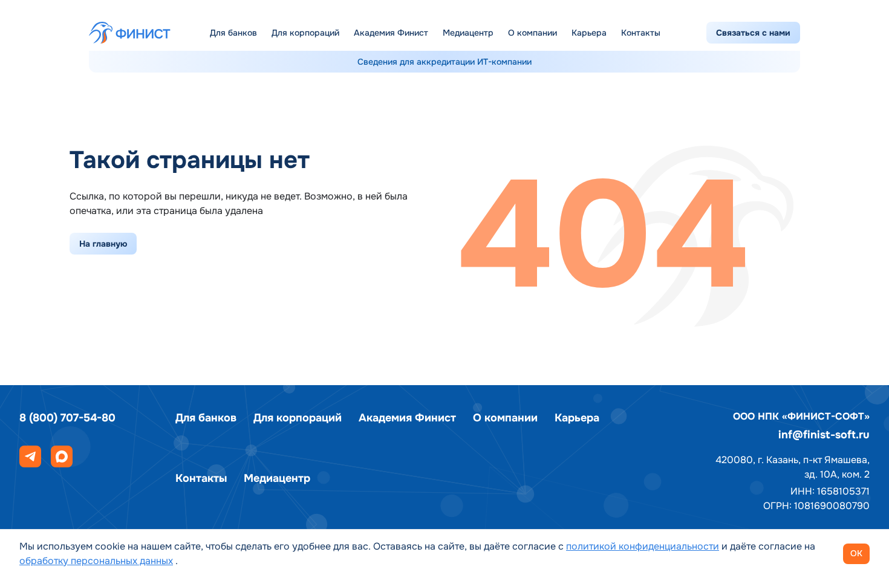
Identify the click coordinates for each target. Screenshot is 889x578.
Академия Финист (391, 32)
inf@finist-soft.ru (824, 434)
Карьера (589, 32)
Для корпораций (305, 32)
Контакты (640, 32)
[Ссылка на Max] (62, 456)
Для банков (233, 32)
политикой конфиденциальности (642, 546)
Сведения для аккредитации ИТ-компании (444, 61)
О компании (532, 32)
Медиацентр (468, 32)
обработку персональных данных (96, 560)
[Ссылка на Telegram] (30, 456)
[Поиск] (686, 33)
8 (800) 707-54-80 (67, 417)
